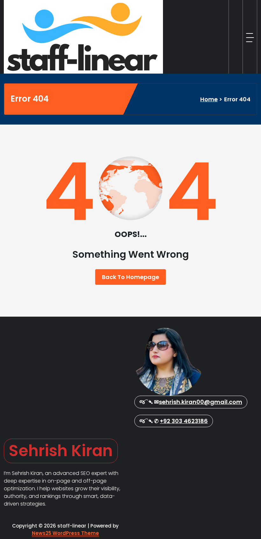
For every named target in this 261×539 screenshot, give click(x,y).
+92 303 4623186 (184, 421)
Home (209, 99)
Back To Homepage (130, 277)
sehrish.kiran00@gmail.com (200, 402)
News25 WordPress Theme (65, 533)
